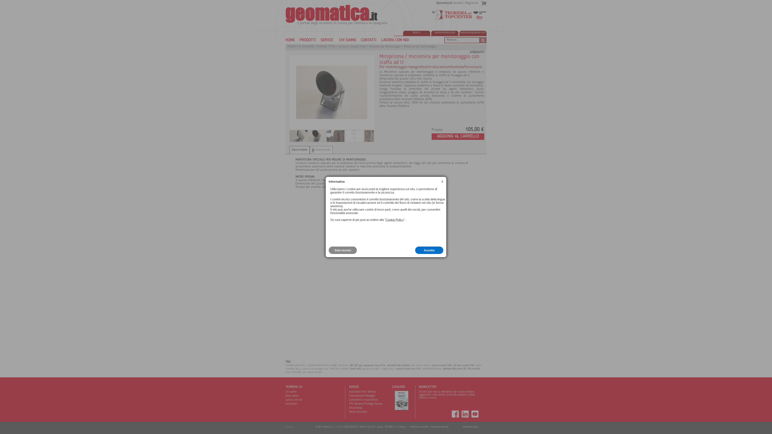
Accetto (429, 250)
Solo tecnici (343, 250)
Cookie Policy (395, 219)
